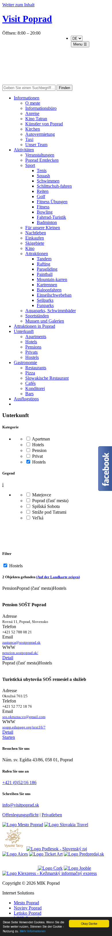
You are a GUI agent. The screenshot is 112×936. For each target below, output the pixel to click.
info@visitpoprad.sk (20, 805)
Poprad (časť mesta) (49, 500)
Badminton (47, 222)
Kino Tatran (36, 118)
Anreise (32, 113)
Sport (30, 165)
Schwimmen (48, 180)
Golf (41, 196)
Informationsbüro (41, 108)
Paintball (45, 274)
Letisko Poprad (27, 913)
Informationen (26, 97)
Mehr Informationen (33, 931)
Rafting (43, 263)
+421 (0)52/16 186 (19, 782)
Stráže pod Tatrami (48, 512)
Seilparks (45, 300)
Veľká (37, 517)
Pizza (30, 372)
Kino (29, 248)
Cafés (30, 383)
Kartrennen (47, 284)
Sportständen (37, 315)
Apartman (40, 438)
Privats (31, 352)
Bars (29, 393)
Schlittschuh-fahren (54, 186)
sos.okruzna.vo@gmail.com (23, 717)
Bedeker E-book (41, 60)
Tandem (44, 258)
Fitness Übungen (52, 201)
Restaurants (35, 367)
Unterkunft (24, 331)
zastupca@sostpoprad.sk (21, 642)
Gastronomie (25, 362)
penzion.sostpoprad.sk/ (20, 653)
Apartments (35, 336)
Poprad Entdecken (42, 160)
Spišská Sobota (45, 506)
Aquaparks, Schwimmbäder (50, 310)
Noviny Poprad (28, 907)
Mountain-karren (52, 279)
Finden (64, 88)
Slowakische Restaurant (47, 378)
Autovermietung (40, 134)
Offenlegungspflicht (20, 814)
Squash (43, 175)
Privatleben (52, 814)
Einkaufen (34, 238)
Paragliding (47, 269)
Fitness (43, 206)
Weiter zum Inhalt (18, 4)
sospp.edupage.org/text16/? (23, 727)
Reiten (43, 191)
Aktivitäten (24, 149)
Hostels (32, 357)
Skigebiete (34, 243)
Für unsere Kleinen (42, 227)
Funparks (45, 305)
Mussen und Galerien (44, 321)
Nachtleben (35, 232)
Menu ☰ (80, 44)
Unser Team (36, 144)
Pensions (33, 346)
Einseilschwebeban (54, 295)
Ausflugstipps (26, 398)
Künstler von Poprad (44, 123)
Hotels (31, 341)
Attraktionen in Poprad (34, 326)
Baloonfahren (49, 289)
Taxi (29, 139)
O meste (32, 103)
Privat (37, 456)
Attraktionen (36, 253)
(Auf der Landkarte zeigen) (58, 577)
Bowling (45, 212)
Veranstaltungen (39, 154)
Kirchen (32, 129)
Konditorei (35, 388)
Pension (39, 450)
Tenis (42, 170)
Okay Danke (89, 923)
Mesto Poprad (26, 902)
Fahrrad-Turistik (51, 217)
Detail (7, 657)
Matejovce (41, 494)
